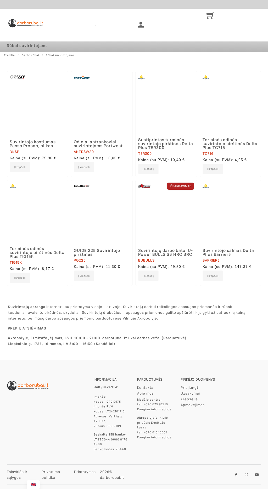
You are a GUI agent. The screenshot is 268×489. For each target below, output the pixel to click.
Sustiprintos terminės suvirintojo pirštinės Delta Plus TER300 (165, 143)
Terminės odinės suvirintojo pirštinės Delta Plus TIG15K (37, 252)
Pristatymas (85, 471)
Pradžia (9, 55)
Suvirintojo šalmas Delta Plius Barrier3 (228, 252)
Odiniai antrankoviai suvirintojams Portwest (98, 143)
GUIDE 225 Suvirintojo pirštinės (97, 252)
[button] (84, 167)
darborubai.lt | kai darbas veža (130, 338)
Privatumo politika (51, 474)
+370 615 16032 (156, 432)
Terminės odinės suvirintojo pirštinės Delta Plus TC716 (230, 143)
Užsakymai (190, 393)
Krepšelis (189, 399)
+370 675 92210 (156, 404)
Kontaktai (145, 387)
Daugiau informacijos (154, 409)
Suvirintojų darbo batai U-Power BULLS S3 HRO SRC (165, 252)
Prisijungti (190, 387)
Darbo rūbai (30, 55)
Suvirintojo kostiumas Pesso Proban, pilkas (33, 143)
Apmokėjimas (193, 404)
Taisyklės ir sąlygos (17, 474)
